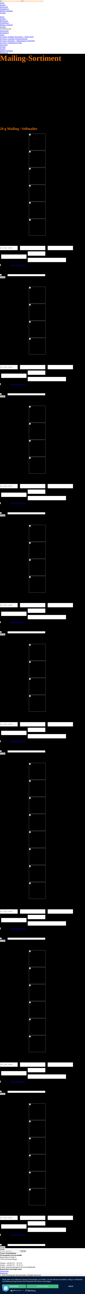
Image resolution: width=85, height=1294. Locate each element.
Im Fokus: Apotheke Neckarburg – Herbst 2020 (16, 37)
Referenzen (4, 21)
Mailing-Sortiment (6, 25)
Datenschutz (4, 31)
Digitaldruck (4, 23)
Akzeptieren (42, 1286)
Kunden (3, 19)
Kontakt (3, 27)
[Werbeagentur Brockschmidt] (21, 1)
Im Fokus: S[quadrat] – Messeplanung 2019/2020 (17, 41)
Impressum (4, 45)
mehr (70, 1286)
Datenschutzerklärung (17, 265)
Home (2, 17)
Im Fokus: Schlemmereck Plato (11, 43)
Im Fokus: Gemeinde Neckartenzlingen (13, 39)
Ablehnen (14, 1286)
